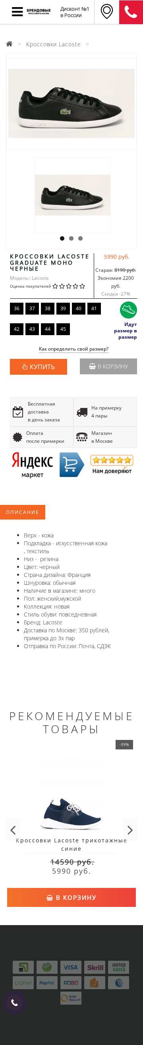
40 (78, 308)
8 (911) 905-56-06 (131, 12)
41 (94, 308)
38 (47, 308)
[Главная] (9, 44)
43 (32, 329)
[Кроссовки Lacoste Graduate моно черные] (71, 103)
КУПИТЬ (42, 367)
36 (16, 308)
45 (63, 329)
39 (63, 308)
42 (16, 329)
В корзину (113, 366)
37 (32, 308)
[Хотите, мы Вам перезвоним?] (14, 1003)
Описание (22, 512)
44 (47, 329)
